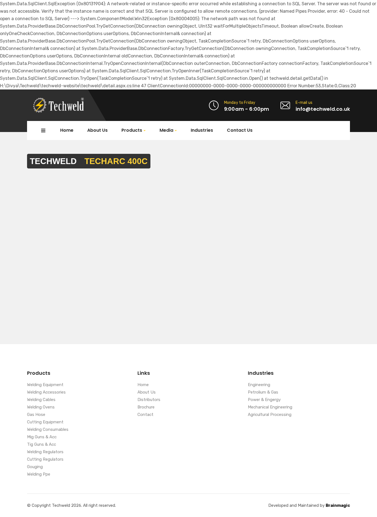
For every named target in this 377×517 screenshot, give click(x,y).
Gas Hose (36, 415)
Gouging (35, 467)
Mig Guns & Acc (42, 437)
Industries (202, 130)
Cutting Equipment (45, 422)
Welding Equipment (45, 385)
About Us (97, 130)
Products (131, 130)
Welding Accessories (46, 392)
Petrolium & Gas (263, 392)
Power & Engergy (264, 400)
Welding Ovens (41, 407)
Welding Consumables (47, 430)
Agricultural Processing (269, 415)
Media (166, 130)
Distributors (148, 400)
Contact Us (240, 130)
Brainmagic (338, 505)
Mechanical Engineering (270, 407)
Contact (145, 415)
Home (66, 130)
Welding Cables (41, 400)
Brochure (146, 407)
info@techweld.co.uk (323, 108)
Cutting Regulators (45, 459)
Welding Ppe (38, 474)
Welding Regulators (45, 452)
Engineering (259, 385)
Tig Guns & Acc (41, 444)
